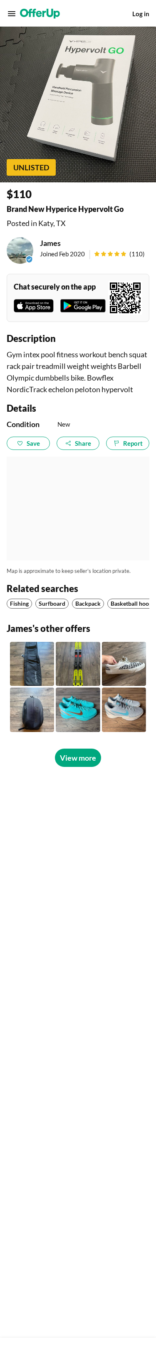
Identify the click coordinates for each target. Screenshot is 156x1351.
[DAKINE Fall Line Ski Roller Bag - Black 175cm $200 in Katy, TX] (32, 664)
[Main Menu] (12, 14)
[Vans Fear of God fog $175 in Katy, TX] (124, 664)
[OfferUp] (40, 14)
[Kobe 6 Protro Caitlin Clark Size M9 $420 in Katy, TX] (124, 710)
